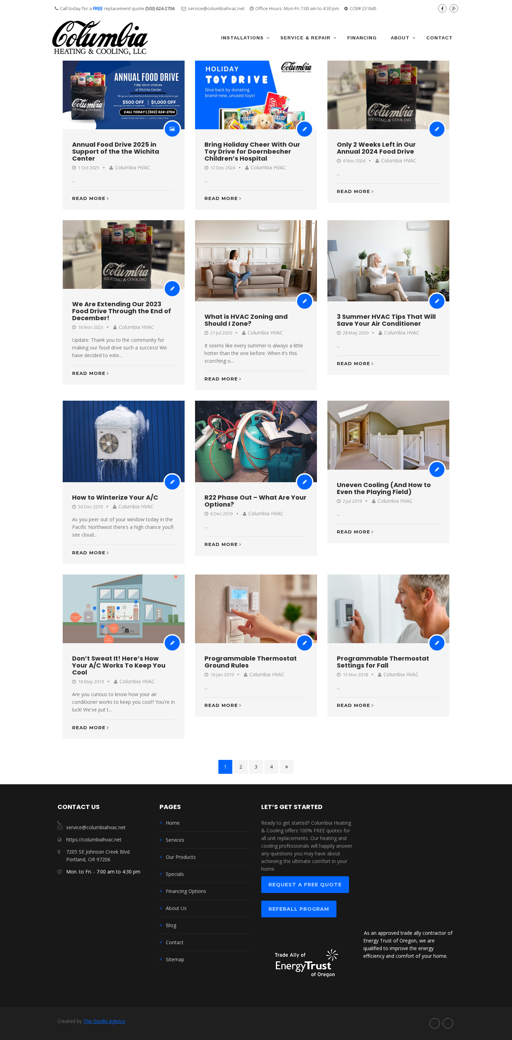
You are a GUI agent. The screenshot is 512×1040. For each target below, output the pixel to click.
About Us (176, 908)
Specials (175, 874)
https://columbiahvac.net (94, 839)
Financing (362, 37)
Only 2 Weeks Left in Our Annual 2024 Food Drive (376, 148)
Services (175, 840)
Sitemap (175, 959)
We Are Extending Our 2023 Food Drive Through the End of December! (121, 311)
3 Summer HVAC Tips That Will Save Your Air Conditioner (386, 320)
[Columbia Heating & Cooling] (100, 37)
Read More (89, 198)
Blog (171, 925)
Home (173, 822)
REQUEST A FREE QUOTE (305, 884)
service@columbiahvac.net (216, 8)
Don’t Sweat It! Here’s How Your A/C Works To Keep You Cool (118, 665)
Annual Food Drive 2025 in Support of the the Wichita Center (115, 151)
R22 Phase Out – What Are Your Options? (255, 501)
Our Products (181, 857)
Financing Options (186, 891)
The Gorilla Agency (104, 1021)
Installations (242, 37)
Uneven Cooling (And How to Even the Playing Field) (384, 488)
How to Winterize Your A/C (115, 497)
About (400, 37)
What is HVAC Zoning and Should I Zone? (246, 320)
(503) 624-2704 (159, 8)
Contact (439, 37)
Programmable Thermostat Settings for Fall (383, 662)
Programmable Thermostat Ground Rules (250, 662)
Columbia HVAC (132, 167)
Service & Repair (305, 37)
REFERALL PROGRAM (299, 909)
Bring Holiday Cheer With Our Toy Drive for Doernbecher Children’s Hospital (252, 151)
